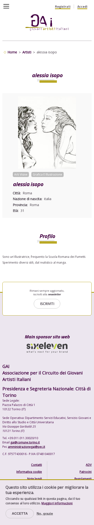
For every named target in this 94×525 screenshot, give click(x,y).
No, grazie (45, 513)
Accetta (20, 513)
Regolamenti (83, 479)
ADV (89, 465)
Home (12, 52)
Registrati (62, 6)
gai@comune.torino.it (25, 442)
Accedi (82, 6)
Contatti (36, 465)
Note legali (34, 479)
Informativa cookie (29, 472)
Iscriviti (47, 303)
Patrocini (86, 472)
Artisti (26, 52)
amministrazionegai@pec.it (26, 447)
